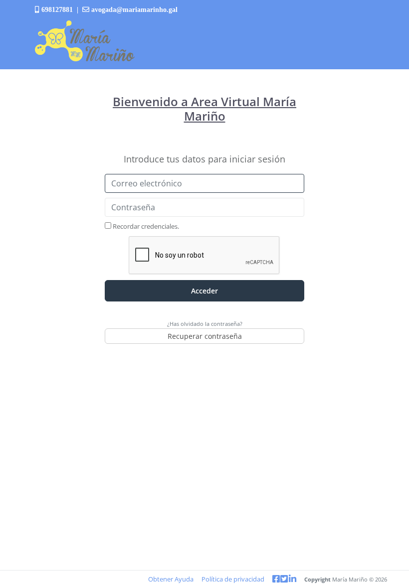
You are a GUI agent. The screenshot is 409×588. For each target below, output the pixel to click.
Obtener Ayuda (171, 579)
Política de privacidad (233, 579)
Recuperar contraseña (205, 336)
